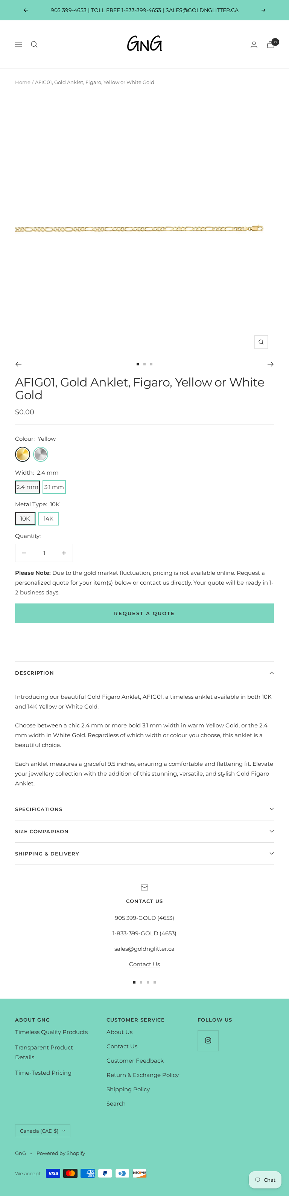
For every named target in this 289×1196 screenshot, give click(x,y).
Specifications (38, 809)
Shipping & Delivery (47, 854)
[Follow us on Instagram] (208, 1040)
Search (116, 1103)
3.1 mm (54, 486)
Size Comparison (42, 831)
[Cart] (270, 44)
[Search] (34, 44)
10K (25, 518)
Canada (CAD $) (39, 1131)
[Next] (271, 364)
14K (48, 518)
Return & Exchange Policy (142, 1074)
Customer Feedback (135, 1060)
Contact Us (144, 964)
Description (34, 673)
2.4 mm (27, 486)
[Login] (254, 44)
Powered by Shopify (61, 1153)
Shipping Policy (128, 1089)
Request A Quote (144, 613)
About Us (119, 1032)
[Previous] (18, 364)
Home (22, 82)
